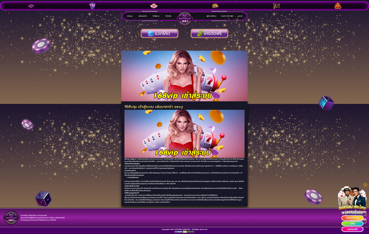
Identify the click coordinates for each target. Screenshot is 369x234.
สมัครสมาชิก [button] (142, 16)
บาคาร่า (240, 16)
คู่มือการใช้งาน (211, 16)
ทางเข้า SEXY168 (227, 16)
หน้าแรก (129, 16)
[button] (352, 218)
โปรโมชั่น (168, 16)
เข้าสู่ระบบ (156, 16)
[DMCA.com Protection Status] (188, 232)
